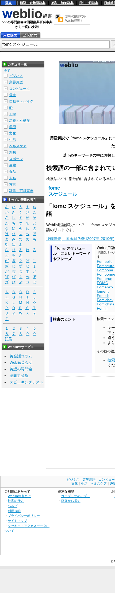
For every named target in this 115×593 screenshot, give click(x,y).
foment (103, 291)
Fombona (105, 270)
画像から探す (70, 500)
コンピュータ (19, 89)
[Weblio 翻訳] (59, 18)
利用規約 (14, 511)
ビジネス (16, 76)
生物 (12, 165)
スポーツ (16, 159)
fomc (54, 188)
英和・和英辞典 (62, 3)
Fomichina (105, 304)
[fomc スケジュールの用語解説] (10, 35)
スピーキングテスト (26, 382)
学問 (12, 127)
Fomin (102, 308)
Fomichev (105, 300)
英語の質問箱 (21, 369)
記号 (8, 339)
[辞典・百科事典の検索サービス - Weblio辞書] (27, 17)
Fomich (103, 295)
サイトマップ (17, 520)
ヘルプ (12, 506)
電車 (12, 95)
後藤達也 (53, 238)
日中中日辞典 (88, 3)
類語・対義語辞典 (32, 3)
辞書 (8, 3)
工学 (12, 114)
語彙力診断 (19, 375)
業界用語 (16, 82)
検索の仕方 (16, 500)
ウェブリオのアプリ (75, 496)
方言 (12, 184)
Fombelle (105, 261)
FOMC (102, 283)
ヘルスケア (17, 146)
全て (7, 70)
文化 (12, 133)
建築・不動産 (19, 120)
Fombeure (105, 266)
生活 (12, 140)
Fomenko (105, 287)
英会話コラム (21, 356)
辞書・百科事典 (21, 191)
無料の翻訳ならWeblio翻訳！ (75, 18)
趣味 (12, 152)
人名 (12, 178)
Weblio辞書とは (19, 496)
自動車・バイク (21, 101)
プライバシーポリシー (24, 515)
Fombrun (104, 278)
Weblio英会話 (21, 362)
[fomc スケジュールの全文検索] (30, 35)
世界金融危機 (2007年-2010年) (88, 238)
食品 (12, 172)
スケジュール (62, 194)
